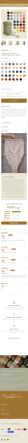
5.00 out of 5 (18, 207)
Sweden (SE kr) (15, 423)
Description (6, 106)
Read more (3, 117)
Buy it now (14, 100)
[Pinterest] (2, 439)
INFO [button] (2, 409)
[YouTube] (8, 439)
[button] (4, 50)
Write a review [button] (14, 223)
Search (16, 435)
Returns (5, 130)
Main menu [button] (4, 404)
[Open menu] (3, 5)
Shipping (5, 126)
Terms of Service (9, 388)
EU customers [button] (5, 414)
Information (6, 122)
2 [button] (13, 294)
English (5, 423)
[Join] (25, 383)
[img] (4, 233)
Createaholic (6, 435)
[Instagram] (5, 439)
